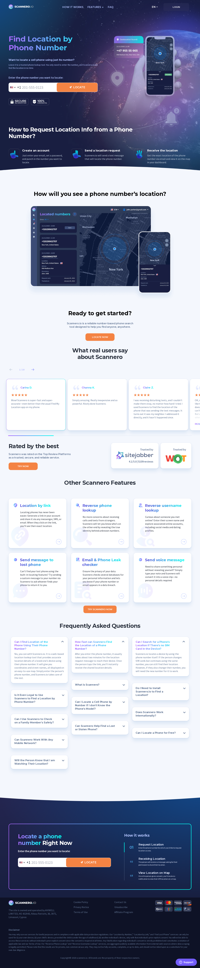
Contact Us (120, 902)
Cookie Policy (81, 902)
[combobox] (15, 87)
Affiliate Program (123, 912)
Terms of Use (81, 912)
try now (23, 466)
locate (79, 87)
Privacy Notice (81, 907)
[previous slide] (11, 369)
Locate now (100, 337)
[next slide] (33, 369)
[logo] (21, 7)
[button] (37, 523)
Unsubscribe (121, 907)
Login (176, 7)
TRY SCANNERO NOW (100, 609)
